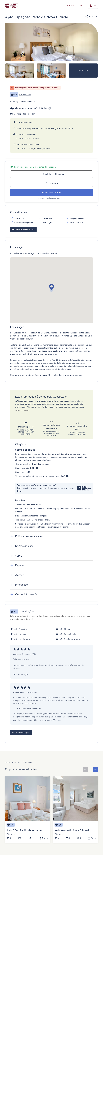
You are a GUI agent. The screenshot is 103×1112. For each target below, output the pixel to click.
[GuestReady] (11, 6)
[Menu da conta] (93, 6)
